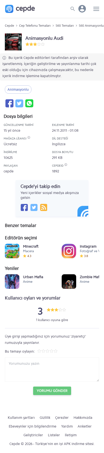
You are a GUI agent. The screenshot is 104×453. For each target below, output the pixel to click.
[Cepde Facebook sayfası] (24, 207)
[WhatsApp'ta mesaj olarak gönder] (29, 103)
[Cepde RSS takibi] (43, 207)
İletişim (71, 435)
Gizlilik (45, 417)
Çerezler (62, 417)
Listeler (54, 435)
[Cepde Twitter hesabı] (33, 207)
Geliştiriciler (33, 435)
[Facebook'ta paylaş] (9, 103)
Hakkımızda (83, 417)
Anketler (85, 426)
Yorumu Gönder (52, 390)
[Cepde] (20, 9)
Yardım (67, 426)
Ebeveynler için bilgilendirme (32, 426)
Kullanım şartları (21, 417)
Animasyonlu (18, 89)
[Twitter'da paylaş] (19, 103)
